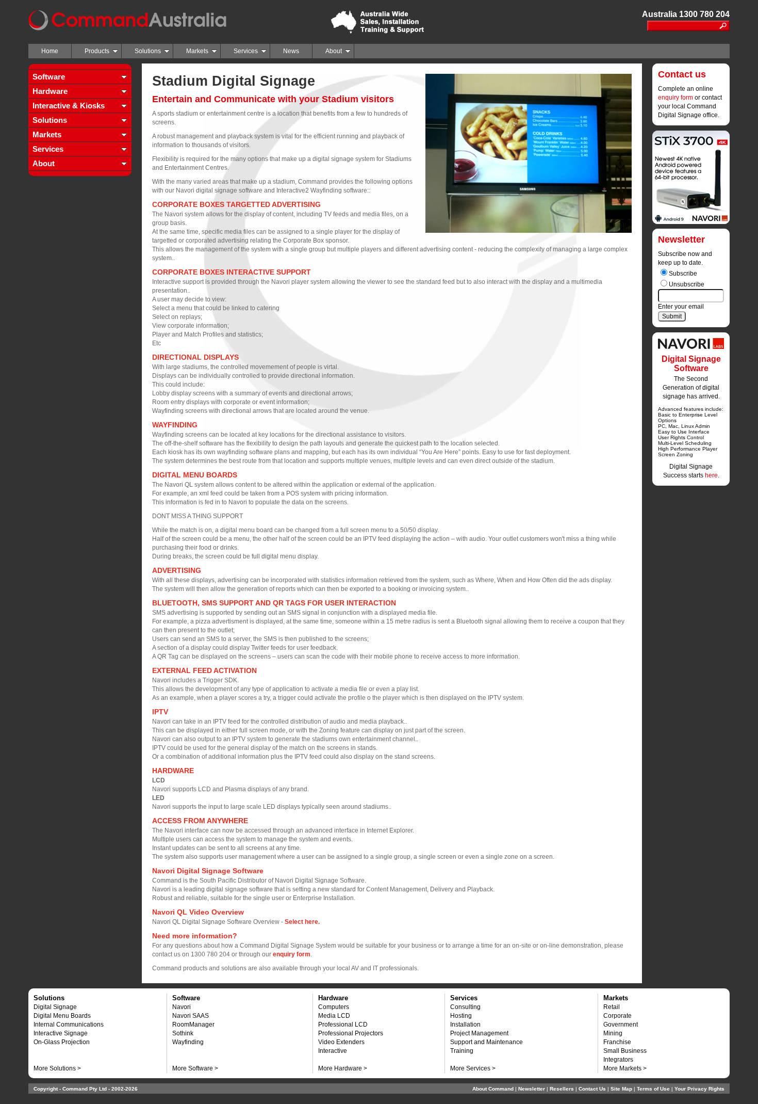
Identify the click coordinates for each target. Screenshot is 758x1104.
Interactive (332, 1050)
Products (97, 51)
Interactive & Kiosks (68, 105)
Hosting (461, 1015)
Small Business (625, 1050)
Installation (465, 1024)
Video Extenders (341, 1042)
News (291, 51)
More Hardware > (342, 1068)
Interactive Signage (61, 1033)
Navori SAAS (190, 1015)
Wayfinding (188, 1042)
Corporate (617, 1015)
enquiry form (675, 97)
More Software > (195, 1068)
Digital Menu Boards (62, 1015)
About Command (493, 1089)
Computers (333, 1007)
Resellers (562, 1089)
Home (49, 51)
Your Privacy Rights (699, 1089)
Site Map (621, 1089)
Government (620, 1024)
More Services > (473, 1068)
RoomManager (193, 1024)
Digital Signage (55, 1007)
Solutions (148, 51)
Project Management (479, 1033)
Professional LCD (343, 1024)
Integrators (618, 1059)
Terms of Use (653, 1089)
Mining (612, 1033)
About (333, 51)
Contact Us (592, 1089)
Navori (181, 1007)
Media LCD (334, 1015)
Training (461, 1050)
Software (48, 76)
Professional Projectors (350, 1033)
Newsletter (531, 1089)
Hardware (50, 91)
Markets (197, 51)
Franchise (617, 1042)
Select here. (302, 921)
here (711, 475)
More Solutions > (57, 1068)
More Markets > (625, 1068)
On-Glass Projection (62, 1042)
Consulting (465, 1007)
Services (246, 51)
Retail (611, 1007)
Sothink (182, 1033)
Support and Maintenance (486, 1042)
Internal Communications (69, 1024)
